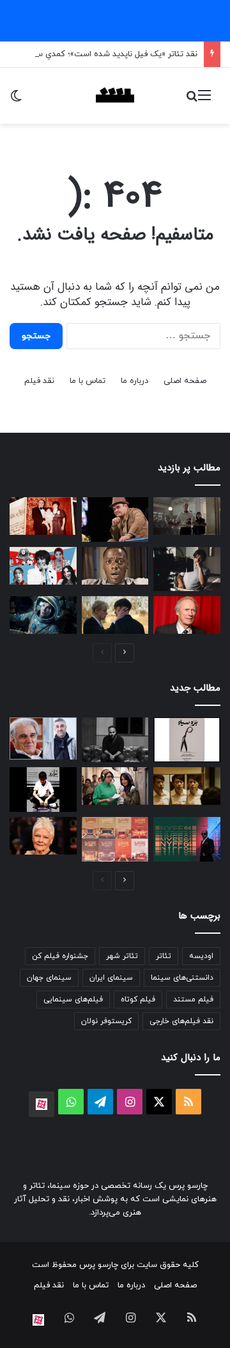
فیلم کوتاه (138, 999)
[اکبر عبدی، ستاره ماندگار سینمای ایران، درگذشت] (115, 519)
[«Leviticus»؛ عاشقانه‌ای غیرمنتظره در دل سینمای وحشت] (115, 615)
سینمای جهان (49, 978)
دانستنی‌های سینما (182, 978)
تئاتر (163, 956)
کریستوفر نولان (106, 1021)
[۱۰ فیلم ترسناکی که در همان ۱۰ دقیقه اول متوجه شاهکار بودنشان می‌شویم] (115, 566)
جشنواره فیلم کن (60, 956)
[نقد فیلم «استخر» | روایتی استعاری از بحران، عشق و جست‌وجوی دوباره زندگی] (186, 569)
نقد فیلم (39, 381)
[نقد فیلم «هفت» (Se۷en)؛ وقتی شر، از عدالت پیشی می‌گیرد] (186, 516)
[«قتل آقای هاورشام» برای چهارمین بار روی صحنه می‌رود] (115, 739)
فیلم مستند (193, 999)
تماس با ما (87, 381)
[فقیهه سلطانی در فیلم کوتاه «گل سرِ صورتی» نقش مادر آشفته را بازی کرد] (115, 786)
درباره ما (134, 381)
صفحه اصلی (185, 381)
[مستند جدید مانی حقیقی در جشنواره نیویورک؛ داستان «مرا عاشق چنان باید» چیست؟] (186, 839)
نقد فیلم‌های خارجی (181, 1021)
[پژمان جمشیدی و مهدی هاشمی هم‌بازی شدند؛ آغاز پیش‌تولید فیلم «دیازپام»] (43, 738)
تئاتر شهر (122, 956)
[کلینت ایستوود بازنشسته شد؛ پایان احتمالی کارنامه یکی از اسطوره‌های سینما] (186, 615)
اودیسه (201, 956)
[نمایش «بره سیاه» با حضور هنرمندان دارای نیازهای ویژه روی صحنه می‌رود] (186, 739)
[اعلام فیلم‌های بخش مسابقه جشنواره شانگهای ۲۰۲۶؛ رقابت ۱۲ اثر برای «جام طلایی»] (186, 786)
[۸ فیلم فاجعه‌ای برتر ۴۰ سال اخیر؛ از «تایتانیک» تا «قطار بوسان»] (43, 615)
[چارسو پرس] (115, 96)
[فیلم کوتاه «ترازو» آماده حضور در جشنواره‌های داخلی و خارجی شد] (43, 789)
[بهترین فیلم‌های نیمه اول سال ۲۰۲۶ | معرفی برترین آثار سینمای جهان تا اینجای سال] (43, 566)
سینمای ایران (111, 978)
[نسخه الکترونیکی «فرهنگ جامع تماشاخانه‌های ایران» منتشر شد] (115, 839)
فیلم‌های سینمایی (73, 999)
